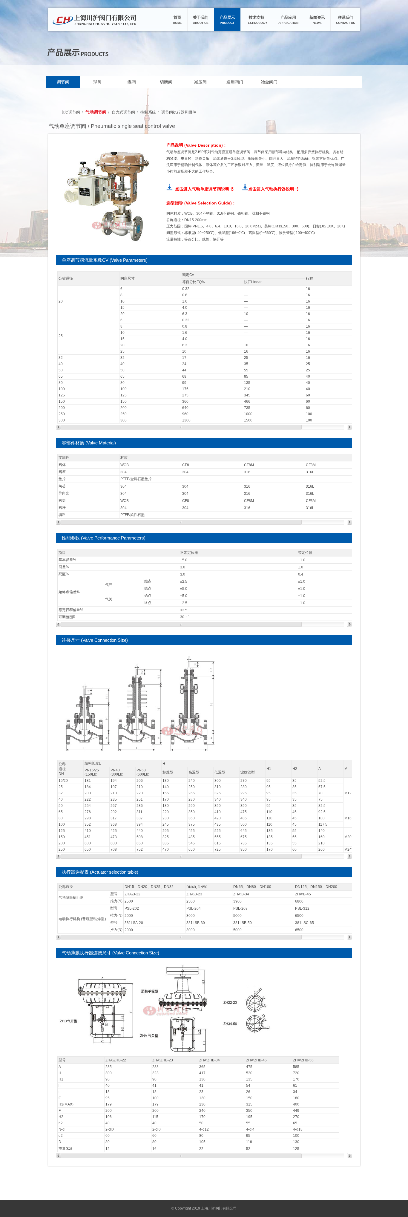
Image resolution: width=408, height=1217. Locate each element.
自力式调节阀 (123, 112)
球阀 (97, 82)
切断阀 (166, 82)
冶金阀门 (269, 82)
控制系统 (148, 112)
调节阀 (63, 82)
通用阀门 (234, 82)
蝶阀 (132, 82)
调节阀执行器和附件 (178, 112)
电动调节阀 (70, 112)
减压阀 (200, 82)
